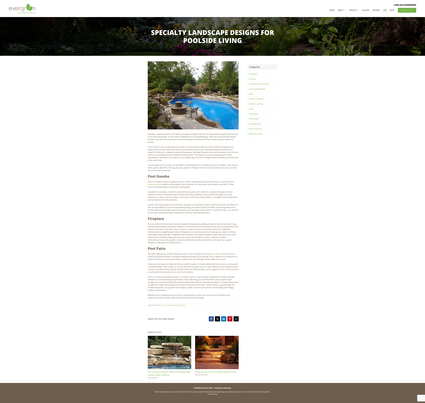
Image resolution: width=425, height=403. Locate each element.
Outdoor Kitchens (256, 99)
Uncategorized (255, 124)
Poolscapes (253, 114)
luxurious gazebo (155, 184)
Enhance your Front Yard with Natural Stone (215, 372)
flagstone (202, 266)
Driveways (253, 74)
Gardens (252, 79)
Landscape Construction (259, 84)
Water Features (180, 305)
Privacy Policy (212, 394)
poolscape (214, 254)
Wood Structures (256, 134)
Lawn (251, 94)
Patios (251, 109)
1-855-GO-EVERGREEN (404, 4)
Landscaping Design (169, 305)
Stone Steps (254, 119)
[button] (149, 357)
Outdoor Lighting (256, 104)
